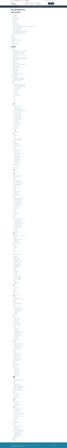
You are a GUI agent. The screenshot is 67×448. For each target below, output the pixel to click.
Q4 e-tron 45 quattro (17, 95)
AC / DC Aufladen (16, 23)
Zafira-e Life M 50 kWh (17, 324)
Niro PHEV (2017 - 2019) (17, 224)
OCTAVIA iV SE (16, 375)
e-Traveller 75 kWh (16, 338)
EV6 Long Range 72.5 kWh (17, 227)
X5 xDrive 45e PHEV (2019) (17, 119)
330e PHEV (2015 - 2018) (17, 107)
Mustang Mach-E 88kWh (17, 184)
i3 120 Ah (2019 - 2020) (17, 124)
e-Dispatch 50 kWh (16, 161)
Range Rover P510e (17, 241)
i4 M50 (15, 129)
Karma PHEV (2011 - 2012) (17, 175)
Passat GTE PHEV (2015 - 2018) (18, 416)
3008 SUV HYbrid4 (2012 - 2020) (18, 331)
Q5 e (15, 101)
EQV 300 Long (16, 272)
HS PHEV (15, 291)
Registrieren (52, 0)
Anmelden (47, 0)
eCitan (15, 280)
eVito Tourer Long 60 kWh (17, 277)
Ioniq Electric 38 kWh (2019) (18, 199)
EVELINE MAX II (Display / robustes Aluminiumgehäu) (21, 51)
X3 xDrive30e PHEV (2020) (17, 117)
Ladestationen (14, 44)
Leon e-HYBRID (16, 365)
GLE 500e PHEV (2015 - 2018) (18, 260)
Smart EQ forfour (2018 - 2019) (18, 380)
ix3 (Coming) (16, 120)
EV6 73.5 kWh (16, 229)
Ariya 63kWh (16, 313)
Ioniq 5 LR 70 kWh (16, 206)
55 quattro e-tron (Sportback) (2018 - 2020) (20, 84)
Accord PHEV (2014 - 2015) (18, 191)
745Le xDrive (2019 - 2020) (18, 112)
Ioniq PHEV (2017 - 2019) (17, 200)
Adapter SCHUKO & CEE (16, 63)
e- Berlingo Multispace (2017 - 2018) (19, 153)
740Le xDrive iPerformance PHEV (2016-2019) (20, 109)
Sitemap (13, 41)
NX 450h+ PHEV (16, 246)
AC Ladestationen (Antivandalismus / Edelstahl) (20, 57)
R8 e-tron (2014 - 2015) (17, 89)
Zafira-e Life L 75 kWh (17, 325)
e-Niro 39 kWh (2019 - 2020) (18, 222)
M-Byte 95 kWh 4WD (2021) (18, 140)
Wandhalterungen (16, 72)
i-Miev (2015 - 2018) (17, 302)
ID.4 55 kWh (16, 418)
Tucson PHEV (16, 208)
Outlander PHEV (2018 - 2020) (18, 303)
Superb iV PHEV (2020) (17, 369)
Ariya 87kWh (16, 314)
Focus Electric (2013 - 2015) (18, 181)
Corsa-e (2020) (16, 320)
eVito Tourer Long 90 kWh (17, 276)
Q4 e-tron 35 (16, 92)
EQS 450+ (15, 267)
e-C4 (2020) (15, 150)
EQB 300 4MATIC (16, 275)
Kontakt (13, 36)
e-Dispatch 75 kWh (16, 162)
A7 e (15, 96)
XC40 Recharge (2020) (17, 432)
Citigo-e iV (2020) (16, 368)
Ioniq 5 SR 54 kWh (16, 205)
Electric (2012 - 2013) (17, 294)
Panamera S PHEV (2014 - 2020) (18, 345)
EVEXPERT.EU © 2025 (53, 445)
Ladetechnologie (16, 20)
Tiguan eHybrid (16, 421)
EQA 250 (15, 269)
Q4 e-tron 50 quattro (17, 94)
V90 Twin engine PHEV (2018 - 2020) (19, 429)
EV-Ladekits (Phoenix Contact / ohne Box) (19, 73)
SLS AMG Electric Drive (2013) (18, 261)
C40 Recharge (16, 437)
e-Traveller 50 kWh (16, 336)
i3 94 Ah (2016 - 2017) (17, 123)
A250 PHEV (15, 282)
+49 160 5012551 (17, 0)
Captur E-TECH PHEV (17, 360)
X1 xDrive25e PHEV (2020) (17, 114)
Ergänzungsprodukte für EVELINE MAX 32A (18, 78)
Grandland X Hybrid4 (17, 404)
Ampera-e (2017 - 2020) (17, 319)
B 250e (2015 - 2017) (17, 258)
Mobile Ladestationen (15, 49)
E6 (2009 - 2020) (16, 135)
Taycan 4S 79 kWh (16, 348)
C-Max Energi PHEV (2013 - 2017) (18, 180)
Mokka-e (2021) (16, 321)
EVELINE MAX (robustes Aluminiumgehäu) (19, 52)
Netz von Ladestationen (17, 25)
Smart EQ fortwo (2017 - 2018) (18, 379)
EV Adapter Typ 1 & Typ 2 (16, 62)
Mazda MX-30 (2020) (17, 254)
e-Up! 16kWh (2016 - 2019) (18, 409)
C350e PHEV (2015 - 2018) (17, 259)
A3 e (15, 100)
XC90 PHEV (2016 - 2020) (17, 434)
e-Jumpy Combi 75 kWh (17, 159)
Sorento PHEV (16, 228)
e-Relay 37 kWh (16, 164)
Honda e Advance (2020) (17, 194)
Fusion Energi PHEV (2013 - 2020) (18, 182)
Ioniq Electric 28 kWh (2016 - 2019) (19, 198)
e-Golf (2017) (16, 411)
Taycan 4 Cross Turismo (17, 349)
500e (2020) (16, 172)
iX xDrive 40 (15, 128)
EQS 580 (15, 270)
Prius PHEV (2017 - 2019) (17, 393)
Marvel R (15, 288)
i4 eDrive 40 (16, 125)
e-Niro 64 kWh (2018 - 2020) (18, 223)
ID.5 (14, 420)
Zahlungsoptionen (14, 38)
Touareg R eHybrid (16, 422)
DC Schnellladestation (16, 59)
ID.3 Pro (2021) (16, 415)
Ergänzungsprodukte (14, 75)
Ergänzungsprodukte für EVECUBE (17, 77)
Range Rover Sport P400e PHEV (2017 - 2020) (20, 235)
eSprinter (15, 281)
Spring (15, 440)
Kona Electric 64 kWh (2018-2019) (18, 203)
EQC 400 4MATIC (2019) (17, 266)
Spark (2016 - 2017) (17, 144)
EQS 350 (15, 274)
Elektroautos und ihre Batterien (18, 27)
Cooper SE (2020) (16, 297)
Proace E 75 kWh (16, 394)
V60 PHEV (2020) (16, 428)
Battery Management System (17, 30)
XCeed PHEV (16, 231)
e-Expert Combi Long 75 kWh (18, 335)
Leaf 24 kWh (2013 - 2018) (17, 308)
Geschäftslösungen (15, 15)
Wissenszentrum (15, 22)
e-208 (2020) (16, 330)
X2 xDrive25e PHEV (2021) (17, 115)
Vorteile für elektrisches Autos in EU (18, 33)
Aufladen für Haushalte (15, 43)
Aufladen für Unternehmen (15, 42)
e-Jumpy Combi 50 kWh (17, 160)
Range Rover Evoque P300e (18, 239)
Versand (13, 35)
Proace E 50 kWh (16, 396)
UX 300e (15, 247)
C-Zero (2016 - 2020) (17, 151)
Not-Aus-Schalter (16, 69)
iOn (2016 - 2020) (16, 328)
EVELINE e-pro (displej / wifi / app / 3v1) (19, 53)
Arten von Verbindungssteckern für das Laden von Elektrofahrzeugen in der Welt (24, 26)
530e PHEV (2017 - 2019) (17, 108)
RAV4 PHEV (15, 398)
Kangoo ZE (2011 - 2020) (17, 354)
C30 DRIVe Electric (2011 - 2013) (18, 426)
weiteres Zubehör (15, 70)
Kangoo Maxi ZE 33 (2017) (17, 355)
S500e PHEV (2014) (17, 264)
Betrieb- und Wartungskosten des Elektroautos (20, 32)
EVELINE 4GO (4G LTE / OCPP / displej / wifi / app (20, 54)
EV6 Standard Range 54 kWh (18, 226)
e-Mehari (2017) (16, 154)
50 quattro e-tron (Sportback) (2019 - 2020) (20, 85)
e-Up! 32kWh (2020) (17, 410)
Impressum (13, 37)
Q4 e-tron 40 (16, 90)
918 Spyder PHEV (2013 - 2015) (18, 343)
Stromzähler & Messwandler (17, 67)
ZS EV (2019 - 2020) (17, 287)
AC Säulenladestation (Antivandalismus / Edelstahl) (20, 58)
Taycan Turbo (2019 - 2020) (18, 347)
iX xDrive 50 (15, 127)
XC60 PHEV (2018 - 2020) (17, 433)
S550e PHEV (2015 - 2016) (17, 265)
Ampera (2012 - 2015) (17, 318)
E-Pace (15, 215)
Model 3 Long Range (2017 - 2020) (18, 387)
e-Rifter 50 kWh (16, 337)
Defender (15, 238)
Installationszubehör (15, 65)
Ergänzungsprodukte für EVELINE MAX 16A (18, 79)
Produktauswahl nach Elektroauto (17, 80)
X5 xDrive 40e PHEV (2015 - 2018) (18, 118)
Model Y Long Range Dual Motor (18, 390)
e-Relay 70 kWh (16, 165)
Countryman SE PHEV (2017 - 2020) (19, 299)
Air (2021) (15, 251)
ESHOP (14, 21)
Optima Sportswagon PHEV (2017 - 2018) (19, 218)
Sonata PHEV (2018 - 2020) (18, 204)
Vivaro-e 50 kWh (16, 405)
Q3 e (15, 97)
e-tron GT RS (16, 91)
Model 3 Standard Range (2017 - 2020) (19, 386)
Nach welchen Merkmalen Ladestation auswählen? (20, 31)
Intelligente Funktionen (17, 17)
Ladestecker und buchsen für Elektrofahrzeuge (19, 64)
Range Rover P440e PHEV (17, 243)
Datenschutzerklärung (21, 446)
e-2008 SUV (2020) (16, 333)
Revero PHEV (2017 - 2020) (18, 176)
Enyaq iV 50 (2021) (16, 373)
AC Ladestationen (15, 56)
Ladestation (15, 16)
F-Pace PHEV (16, 214)
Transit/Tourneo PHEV (17, 187)
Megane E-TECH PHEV (17, 359)
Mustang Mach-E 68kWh (17, 185)
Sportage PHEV (16, 232)
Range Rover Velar (16, 240)
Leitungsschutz (16, 68)
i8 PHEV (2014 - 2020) (17, 113)
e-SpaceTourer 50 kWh (17, 156)
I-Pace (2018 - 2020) (17, 212)
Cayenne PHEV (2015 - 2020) (18, 344)
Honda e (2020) (16, 193)
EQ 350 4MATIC (16, 271)
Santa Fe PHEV (16, 209)
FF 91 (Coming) (16, 168)
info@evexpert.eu (27, 0)
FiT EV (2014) (16, 192)
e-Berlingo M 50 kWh (17, 155)
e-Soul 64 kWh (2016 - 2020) (18, 221)
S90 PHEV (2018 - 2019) (17, 427)
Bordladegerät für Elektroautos (18, 28)
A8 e (15, 102)
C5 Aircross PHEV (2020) (17, 149)
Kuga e (15, 186)
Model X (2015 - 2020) (17, 385)
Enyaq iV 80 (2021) (16, 372)
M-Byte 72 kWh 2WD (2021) (18, 138)
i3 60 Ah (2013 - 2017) (17, 122)
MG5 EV (15, 289)
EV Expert (13, 14)
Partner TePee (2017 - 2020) (18, 332)
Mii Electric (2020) (16, 363)
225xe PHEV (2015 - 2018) (17, 106)
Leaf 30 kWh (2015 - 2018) (17, 309)
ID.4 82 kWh (16, 417)
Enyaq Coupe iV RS (16, 374)
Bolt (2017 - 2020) (16, 143)
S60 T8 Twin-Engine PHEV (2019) (18, 435)
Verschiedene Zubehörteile (17, 74)
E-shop (13, 48)
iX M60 (15, 130)
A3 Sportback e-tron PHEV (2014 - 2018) (19, 86)
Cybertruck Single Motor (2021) (18, 388)
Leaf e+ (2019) (16, 312)
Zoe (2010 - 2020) (16, 356)
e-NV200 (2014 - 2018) (17, 307)
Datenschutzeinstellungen (14, 446)
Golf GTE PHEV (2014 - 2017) (18, 412)
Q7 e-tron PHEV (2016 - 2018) (18, 87)
